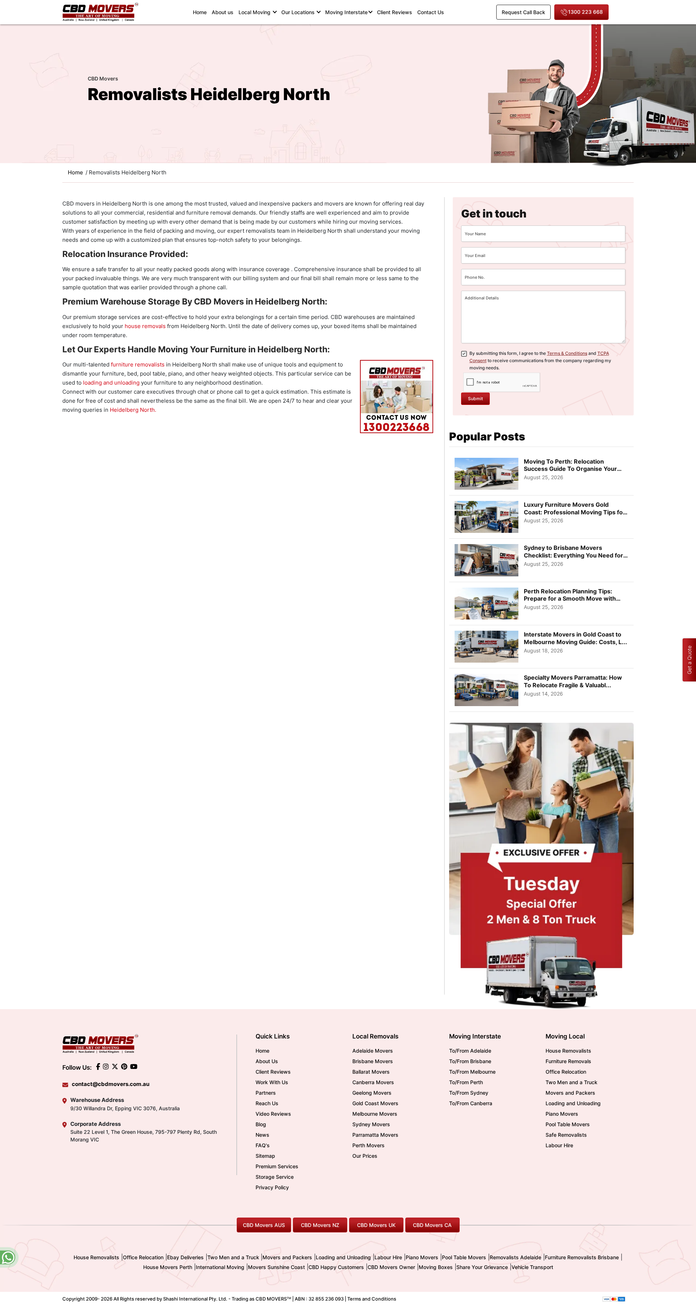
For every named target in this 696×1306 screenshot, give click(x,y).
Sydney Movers (371, 1124)
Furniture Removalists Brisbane (582, 1257)
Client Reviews (394, 12)
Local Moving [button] (255, 12)
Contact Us (430, 12)
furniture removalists (138, 364)
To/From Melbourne (472, 1072)
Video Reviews (273, 1114)
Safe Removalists (566, 1135)
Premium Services (277, 1166)
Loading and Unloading (573, 1103)
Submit (475, 398)
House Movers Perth (167, 1267)
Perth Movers (368, 1145)
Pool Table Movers (568, 1124)
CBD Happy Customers (336, 1267)
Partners (266, 1093)
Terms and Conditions (371, 1299)
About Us (267, 1061)
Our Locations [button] (298, 12)
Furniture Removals (568, 1061)
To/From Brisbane (470, 1061)
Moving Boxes (436, 1267)
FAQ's (263, 1145)
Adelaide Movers (372, 1051)
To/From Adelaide (470, 1051)
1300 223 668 (585, 12)
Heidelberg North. (133, 409)
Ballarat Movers (371, 1072)
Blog (261, 1124)
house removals (145, 326)
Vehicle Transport (532, 1267)
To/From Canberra (470, 1103)
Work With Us (272, 1082)
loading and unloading (111, 382)
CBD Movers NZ (320, 1225)
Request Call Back (523, 12)
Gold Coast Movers (375, 1103)
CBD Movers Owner (391, 1267)
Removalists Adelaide (515, 1257)
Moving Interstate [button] (346, 12)
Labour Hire (559, 1145)
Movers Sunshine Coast (276, 1267)
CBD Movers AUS (264, 1225)
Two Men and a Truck (571, 1082)
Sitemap (265, 1156)
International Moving (220, 1267)
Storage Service (275, 1177)
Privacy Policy (272, 1187)
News (262, 1135)
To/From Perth (466, 1082)
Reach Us (267, 1103)
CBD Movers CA (432, 1225)
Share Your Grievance (482, 1267)
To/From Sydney (468, 1093)
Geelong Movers (372, 1093)
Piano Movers (562, 1114)
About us (222, 12)
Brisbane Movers (372, 1061)
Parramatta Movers (375, 1135)
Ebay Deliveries (185, 1257)
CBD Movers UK (376, 1225)
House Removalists (568, 1051)
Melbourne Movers (374, 1114)
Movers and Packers (570, 1093)
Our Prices (364, 1156)
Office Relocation (566, 1072)
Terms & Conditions (567, 353)
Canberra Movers (373, 1082)
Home (201, 12)
